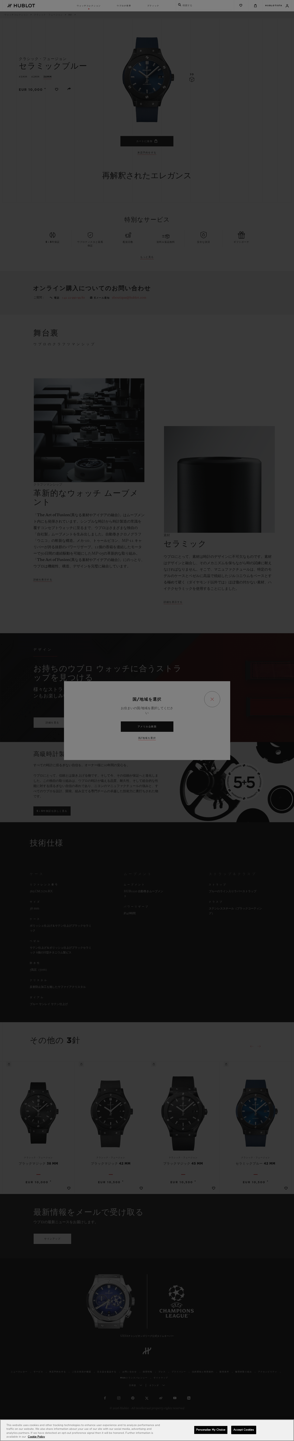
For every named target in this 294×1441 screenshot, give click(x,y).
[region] (147, 1430)
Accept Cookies (243, 1430)
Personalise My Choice (210, 1430)
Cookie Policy (36, 1437)
